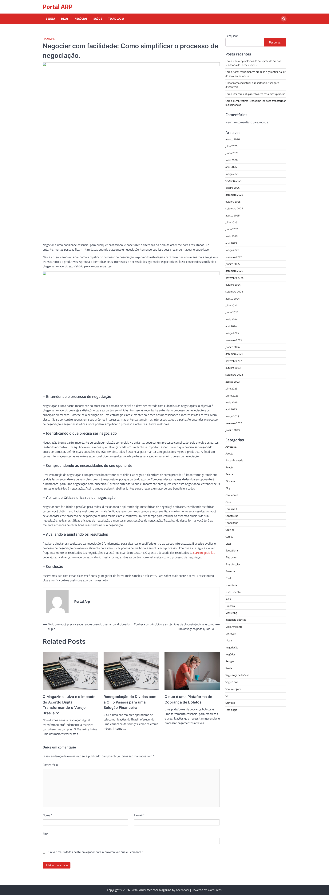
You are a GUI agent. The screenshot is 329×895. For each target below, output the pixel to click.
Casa (228, 502)
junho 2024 (231, 312)
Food (228, 578)
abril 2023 (231, 409)
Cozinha (229, 529)
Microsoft (230, 633)
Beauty (229, 467)
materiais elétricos (235, 620)
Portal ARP (58, 6)
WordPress (214, 890)
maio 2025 (231, 236)
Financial (48, 38)
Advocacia (230, 446)
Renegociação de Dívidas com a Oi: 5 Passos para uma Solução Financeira (130, 702)
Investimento (232, 592)
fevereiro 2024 (233, 340)
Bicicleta (230, 481)
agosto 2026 (232, 139)
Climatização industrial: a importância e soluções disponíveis (252, 85)
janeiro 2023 (232, 430)
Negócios (81, 19)
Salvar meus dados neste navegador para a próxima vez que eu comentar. (96, 852)
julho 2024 (231, 305)
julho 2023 (231, 388)
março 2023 (232, 416)
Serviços (230, 703)
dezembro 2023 (234, 354)
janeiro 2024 (232, 347)
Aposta (229, 453)
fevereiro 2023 (233, 423)
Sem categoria (233, 689)
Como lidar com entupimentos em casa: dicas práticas (255, 94)
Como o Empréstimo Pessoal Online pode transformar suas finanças (255, 103)
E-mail (139, 815)
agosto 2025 (232, 215)
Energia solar (232, 564)
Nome (47, 815)
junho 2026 (231, 153)
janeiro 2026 (232, 187)
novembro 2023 (234, 361)
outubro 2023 (233, 367)
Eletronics (231, 557)
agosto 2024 (232, 298)
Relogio (229, 661)
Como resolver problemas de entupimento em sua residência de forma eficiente (253, 63)
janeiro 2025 (232, 264)
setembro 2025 (234, 208)
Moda (228, 640)
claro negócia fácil (204, 552)
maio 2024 (231, 319)
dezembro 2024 (234, 271)
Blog (227, 488)
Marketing (231, 613)
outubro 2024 (233, 284)
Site (45, 833)
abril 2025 (231, 243)
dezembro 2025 (234, 194)
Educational (231, 550)
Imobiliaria (231, 585)
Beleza (50, 19)
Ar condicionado (234, 460)
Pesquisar (231, 36)
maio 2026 (231, 160)
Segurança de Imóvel (236, 675)
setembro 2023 (234, 375)
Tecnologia (116, 19)
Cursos (229, 536)
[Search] (284, 19)
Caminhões (231, 495)
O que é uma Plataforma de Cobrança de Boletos (188, 699)
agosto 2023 (232, 381)
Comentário (51, 764)
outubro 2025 (233, 201)
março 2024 (232, 333)
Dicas (65, 19)
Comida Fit (231, 509)
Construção (231, 516)
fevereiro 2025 (233, 257)
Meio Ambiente (233, 626)
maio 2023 (231, 402)
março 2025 (232, 250)
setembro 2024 (234, 291)
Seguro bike (231, 682)
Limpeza (230, 606)
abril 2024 (231, 326)
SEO (227, 696)
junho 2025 (231, 229)
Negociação (231, 647)
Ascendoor (182, 890)
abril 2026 (231, 167)
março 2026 (232, 174)
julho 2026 (231, 146)
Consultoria (231, 523)
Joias (228, 599)
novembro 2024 (234, 278)
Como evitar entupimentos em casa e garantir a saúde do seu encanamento (255, 74)
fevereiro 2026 (233, 181)
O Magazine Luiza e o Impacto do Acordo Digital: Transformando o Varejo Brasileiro (69, 705)
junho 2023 (231, 395)
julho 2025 (231, 222)
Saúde (97, 19)
